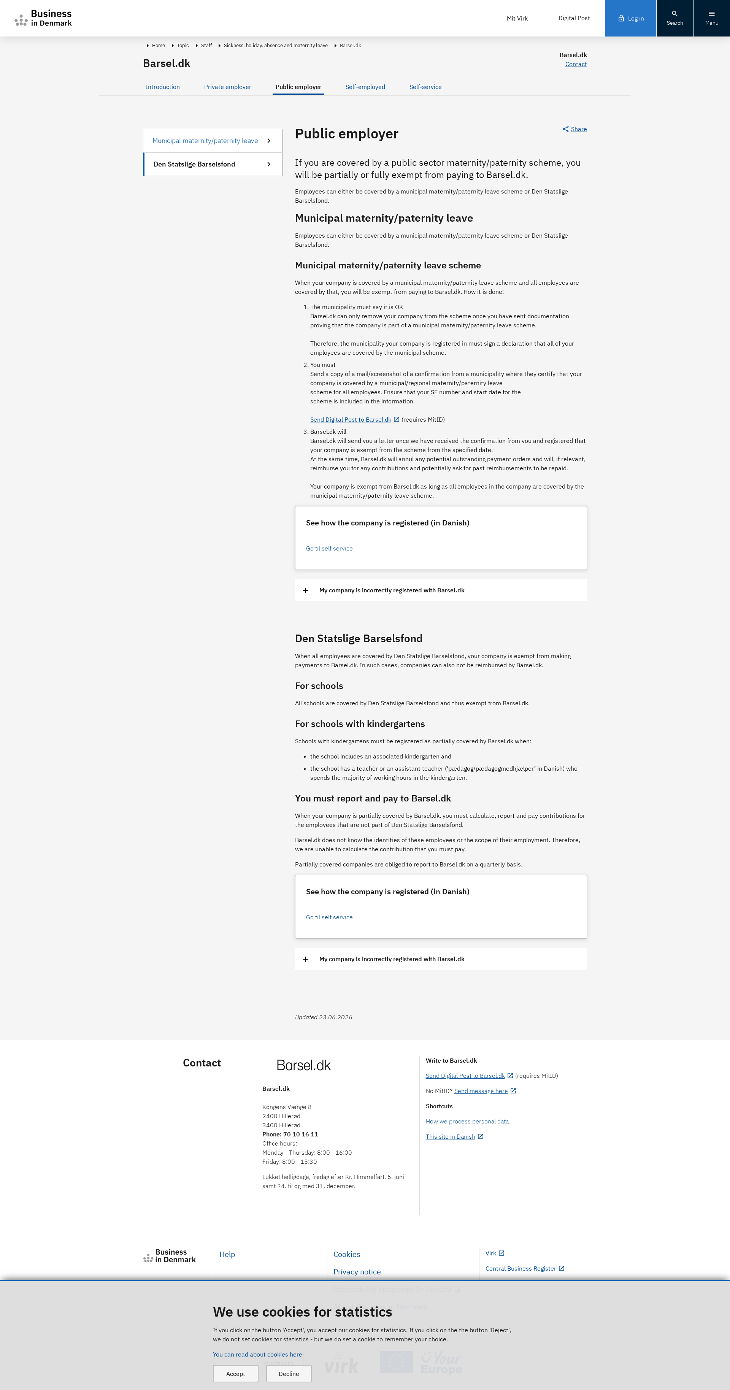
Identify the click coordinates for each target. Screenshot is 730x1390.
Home (158, 45)
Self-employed (365, 86)
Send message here (481, 1091)
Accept (235, 1373)
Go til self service (329, 548)
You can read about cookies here (257, 1354)
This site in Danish (450, 1136)
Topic (183, 45)
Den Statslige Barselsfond (194, 164)
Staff (206, 45)
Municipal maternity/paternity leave (205, 140)
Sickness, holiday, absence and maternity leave (276, 45)
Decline (289, 1373)
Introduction (163, 86)
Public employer (298, 86)
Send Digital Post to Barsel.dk (350, 419)
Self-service (425, 86)
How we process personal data (467, 1121)
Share (579, 129)
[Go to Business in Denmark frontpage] (175, 1256)
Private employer (227, 86)
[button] (441, 590)
